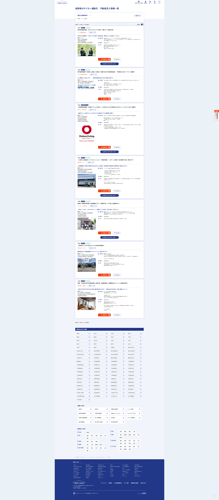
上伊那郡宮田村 (114, 364)
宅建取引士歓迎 (124, 471)
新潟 (87, 448)
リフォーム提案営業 (131, 417)
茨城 (87, 441)
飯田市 (78, 337)
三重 (134, 431)
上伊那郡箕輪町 (114, 361)
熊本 (134, 446)
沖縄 (130, 449)
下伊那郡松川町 (131, 364)
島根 (125, 440)
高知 (134, 443)
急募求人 (79, 39)
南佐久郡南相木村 (114, 351)
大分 (138, 446)
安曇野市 (112, 347)
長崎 (130, 446)
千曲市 (78, 347)
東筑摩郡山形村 (80, 385)
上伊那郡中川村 (97, 364)
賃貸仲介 (80, 409)
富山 (92, 448)
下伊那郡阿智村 (114, 368)
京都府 (125, 434)
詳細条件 (137, 15)
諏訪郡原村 (79, 361)
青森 (87, 435)
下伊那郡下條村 (97, 371)
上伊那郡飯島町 (131, 361)
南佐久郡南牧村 (97, 351)
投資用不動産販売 (82, 413)
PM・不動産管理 (98, 417)
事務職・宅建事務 (114, 409)
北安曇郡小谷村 (114, 389)
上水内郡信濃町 (97, 396)
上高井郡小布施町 (80, 392)
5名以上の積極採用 (81, 292)
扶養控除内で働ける (101, 474)
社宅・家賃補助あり (77, 472)
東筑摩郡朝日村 (97, 385)
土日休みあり (100, 476)
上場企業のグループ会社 (89, 471)
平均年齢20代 (88, 476)
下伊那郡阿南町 (97, 368)
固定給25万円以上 (76, 469)
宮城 (96, 435)
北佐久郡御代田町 (114, 354)
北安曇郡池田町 (131, 385)
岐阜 (121, 431)
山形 (105, 435)
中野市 (112, 340)
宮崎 (121, 449)
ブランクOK (136, 474)
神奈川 (101, 444)
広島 (134, 440)
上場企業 (135, 469)
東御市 (95, 347)
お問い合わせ (143, 483)
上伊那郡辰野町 (97, 361)
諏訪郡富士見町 (131, 357)
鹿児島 (125, 449)
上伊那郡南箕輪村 (80, 364)
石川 (96, 448)
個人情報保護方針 (118, 483)
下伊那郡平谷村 (131, 368)
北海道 (87, 432)
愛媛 (130, 443)
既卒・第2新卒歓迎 (81, 82)
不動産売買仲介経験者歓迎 (82, 119)
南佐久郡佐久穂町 (80, 354)
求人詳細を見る (104, 59)
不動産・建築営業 (98, 413)
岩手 (92, 435)
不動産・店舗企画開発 (83, 417)
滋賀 (121, 434)
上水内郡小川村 (114, 396)
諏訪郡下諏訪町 (114, 357)
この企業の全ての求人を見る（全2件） (109, 63)
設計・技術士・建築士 (99, 422)
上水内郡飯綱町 (131, 396)
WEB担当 (113, 417)
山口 (138, 440)
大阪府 (129, 434)
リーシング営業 (130, 409)
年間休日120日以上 (137, 476)
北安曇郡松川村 (80, 389)
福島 (87, 438)
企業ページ (92, 32)
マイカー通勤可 (76, 474)
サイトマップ (103, 483)
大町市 (129, 340)
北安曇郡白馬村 (97, 389)
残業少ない (136, 472)
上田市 (112, 333)
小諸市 (129, 337)
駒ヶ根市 (95, 340)
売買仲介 (96, 409)
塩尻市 (112, 344)
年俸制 (123, 468)
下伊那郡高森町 (80, 368)
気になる (117, 59)
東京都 (96, 444)
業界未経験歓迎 (90, 42)
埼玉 (87, 444)
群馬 (96, 441)
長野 (87, 450)
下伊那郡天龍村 (131, 371)
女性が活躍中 (88, 474)
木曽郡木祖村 (113, 378)
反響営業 (87, 477)
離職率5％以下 (76, 476)
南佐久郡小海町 (131, 347)
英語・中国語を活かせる (102, 471)
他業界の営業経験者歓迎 (82, 40)
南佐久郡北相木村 (131, 351)
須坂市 (112, 337)
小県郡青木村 (79, 357)
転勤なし (111, 472)
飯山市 (78, 344)
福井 (101, 448)
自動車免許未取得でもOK (138, 471)
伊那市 (78, 340)
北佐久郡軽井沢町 (97, 354)
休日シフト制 (124, 476)
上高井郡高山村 (97, 392)
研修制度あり (100, 472)
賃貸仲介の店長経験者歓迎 (82, 42)
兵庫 (134, 434)
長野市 (78, 333)
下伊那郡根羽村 (80, 371)
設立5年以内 (100, 469)
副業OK (123, 474)
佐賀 (125, 446)
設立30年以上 (76, 471)
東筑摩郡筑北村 (114, 385)
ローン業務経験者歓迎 (125, 466)
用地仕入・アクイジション (116, 413)
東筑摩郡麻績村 (114, 382)
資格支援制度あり (88, 472)
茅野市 (95, 344)
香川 (125, 443)
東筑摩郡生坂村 (131, 382)
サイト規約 (126, 483)
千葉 (92, 444)
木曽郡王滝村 (130, 378)
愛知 (130, 431)
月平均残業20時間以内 (77, 477)
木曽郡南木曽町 (97, 378)
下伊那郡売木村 (114, 371)
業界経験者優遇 (84, 39)
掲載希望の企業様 (134, 483)
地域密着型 (112, 469)
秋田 (101, 435)
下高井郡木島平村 (131, 392)
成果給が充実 (136, 468)
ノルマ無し (112, 474)
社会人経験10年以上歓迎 (82, 118)
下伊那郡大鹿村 (131, 375)
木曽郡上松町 (79, 378)
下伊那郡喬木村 (97, 375)
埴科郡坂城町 (130, 389)
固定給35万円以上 (88, 469)
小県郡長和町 (96, 357)
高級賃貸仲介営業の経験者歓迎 (83, 121)
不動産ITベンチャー (101, 477)
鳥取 (121, 440)
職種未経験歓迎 (87, 82)
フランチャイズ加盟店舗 (126, 469)
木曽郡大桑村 (79, 382)
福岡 (121, 446)
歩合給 (111, 468)
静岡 (125, 431)
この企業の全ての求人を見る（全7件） (109, 195)
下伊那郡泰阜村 (80, 375)
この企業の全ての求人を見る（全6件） (109, 237)
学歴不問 (111, 471)
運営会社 (110, 483)
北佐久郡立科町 (131, 354)
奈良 (138, 434)
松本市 (95, 333)
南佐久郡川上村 (80, 351)
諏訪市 (95, 337)
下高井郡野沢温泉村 (81, 396)
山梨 (105, 448)
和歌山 (120, 437)
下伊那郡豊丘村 (114, 375)
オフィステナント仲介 (131, 413)
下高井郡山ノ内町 (114, 392)
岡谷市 (129, 333)
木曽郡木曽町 (96, 382)
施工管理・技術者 (114, 422)
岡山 (130, 440)
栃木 (92, 441)
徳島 (121, 443)
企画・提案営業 (81, 422)
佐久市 (129, 344)
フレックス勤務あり (125, 472)
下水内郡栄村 (79, 399)
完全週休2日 (112, 476)
